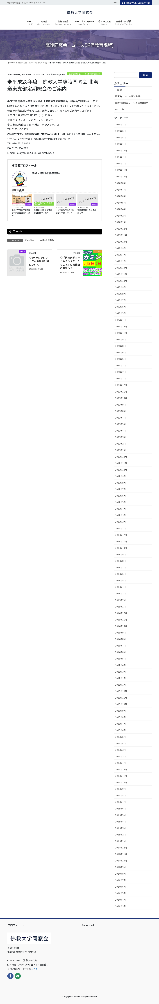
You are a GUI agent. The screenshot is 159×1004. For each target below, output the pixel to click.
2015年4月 (120, 821)
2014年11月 (121, 854)
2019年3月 (120, 515)
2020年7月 (120, 417)
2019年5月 (120, 502)
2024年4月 (120, 209)
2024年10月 (121, 176)
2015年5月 (120, 815)
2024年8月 (120, 183)
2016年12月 (121, 691)
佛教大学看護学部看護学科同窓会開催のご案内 (21, 212)
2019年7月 (120, 489)
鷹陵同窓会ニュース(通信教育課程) (84, 73)
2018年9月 (120, 554)
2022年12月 (121, 267)
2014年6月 (120, 886)
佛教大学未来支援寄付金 (138, 2)
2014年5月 (120, 893)
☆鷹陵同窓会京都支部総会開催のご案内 (43, 211)
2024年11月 (121, 169)
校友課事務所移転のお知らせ (86, 211)
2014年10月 (121, 860)
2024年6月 (120, 196)
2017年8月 (120, 639)
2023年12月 (121, 228)
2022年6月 (120, 306)
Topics (28, 204)
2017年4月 (120, 665)
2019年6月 (120, 495)
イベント (119, 109)
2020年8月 (120, 411)
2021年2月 (120, 371)
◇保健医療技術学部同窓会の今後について (65, 211)
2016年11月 (121, 697)
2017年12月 (121, 613)
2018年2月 (120, 600)
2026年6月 (120, 130)
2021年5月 (120, 358)
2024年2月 (120, 215)
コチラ (34, 968)
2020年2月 (120, 443)
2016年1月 (120, 762)
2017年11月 (121, 619)
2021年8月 (120, 345)
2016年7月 (120, 723)
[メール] (18, 976)
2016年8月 (120, 717)
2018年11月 (121, 541)
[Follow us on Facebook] (10, 976)
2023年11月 (121, 235)
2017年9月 (120, 632)
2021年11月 (121, 332)
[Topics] (16, 255)
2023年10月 (121, 241)
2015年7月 (120, 801)
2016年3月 (120, 749)
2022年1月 (120, 319)
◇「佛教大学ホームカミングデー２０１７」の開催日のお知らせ (70, 263)
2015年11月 (121, 775)
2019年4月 (120, 508)
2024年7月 (120, 189)
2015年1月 (120, 841)
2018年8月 (120, 560)
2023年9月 (120, 248)
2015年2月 (120, 834)
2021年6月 (120, 352)
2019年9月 (120, 476)
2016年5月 (120, 736)
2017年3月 (120, 671)
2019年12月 (121, 456)
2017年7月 (120, 645)
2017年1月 (120, 684)
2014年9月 (120, 867)
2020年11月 (121, 391)
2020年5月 (120, 424)
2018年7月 (120, 567)
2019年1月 (120, 528)
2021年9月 (120, 339)
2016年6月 (120, 730)
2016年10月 (121, 704)
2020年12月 (121, 384)
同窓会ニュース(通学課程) (128, 96)
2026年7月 (120, 124)
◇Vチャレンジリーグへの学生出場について (39, 261)
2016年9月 (120, 710)
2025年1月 (120, 163)
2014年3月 (120, 906)
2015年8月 (120, 795)
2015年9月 (120, 788)
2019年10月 (121, 469)
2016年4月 (120, 743)
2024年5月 (120, 202)
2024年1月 (120, 222)
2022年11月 (121, 274)
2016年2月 (120, 756)
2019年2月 (120, 521)
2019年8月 (120, 482)
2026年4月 (120, 137)
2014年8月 (120, 873)
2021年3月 (120, 365)
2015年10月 (121, 782)
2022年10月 (121, 280)
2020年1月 (120, 450)
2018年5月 (120, 580)
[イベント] (92, 261)
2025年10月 (121, 150)
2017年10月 (121, 626)
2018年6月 (120, 573)
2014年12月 (121, 847)
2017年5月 (120, 658)
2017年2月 (120, 678)
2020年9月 (120, 404)
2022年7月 (120, 300)
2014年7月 (120, 880)
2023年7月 (120, 254)
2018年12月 (121, 534)
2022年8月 (120, 293)
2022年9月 (120, 287)
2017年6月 (120, 652)
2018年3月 (120, 593)
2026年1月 (120, 143)
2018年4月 (120, 586)
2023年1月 (120, 261)
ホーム (115, 2)
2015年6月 (120, 808)
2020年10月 (121, 398)
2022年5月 (120, 313)
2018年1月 (120, 606)
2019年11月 (121, 463)
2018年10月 (121, 547)
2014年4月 (120, 899)
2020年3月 (120, 437)
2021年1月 (120, 378)
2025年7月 (120, 156)
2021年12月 (121, 326)
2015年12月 (121, 769)
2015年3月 (120, 828)
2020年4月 (120, 430)
